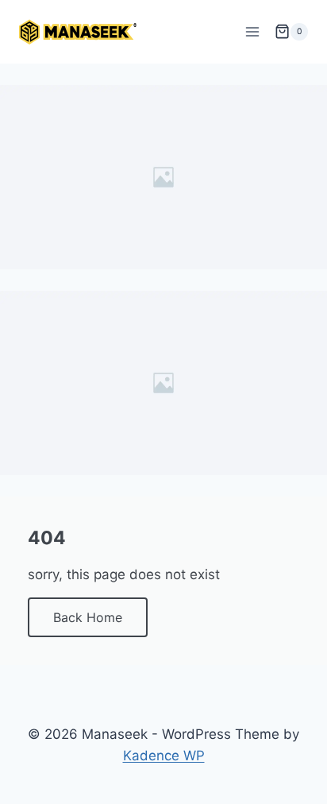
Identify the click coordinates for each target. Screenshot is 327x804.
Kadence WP (164, 755)
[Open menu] (252, 31)
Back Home (87, 617)
